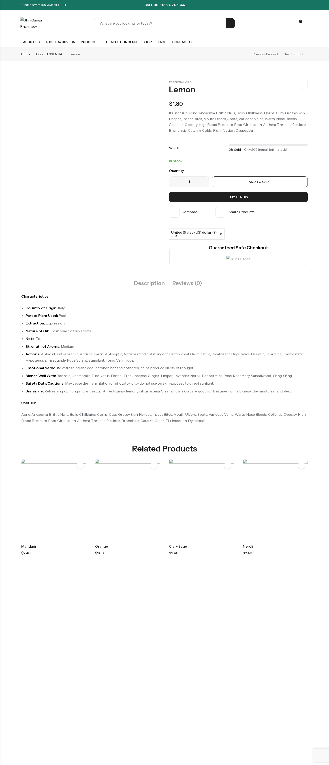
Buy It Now (238, 197)
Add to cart (260, 182)
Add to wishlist (302, 84)
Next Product (293, 54)
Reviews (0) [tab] (187, 283)
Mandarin (29, 546)
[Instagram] (307, 5)
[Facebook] (299, 5)
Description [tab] (149, 283)
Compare (189, 212)
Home (25, 54)
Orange (101, 546)
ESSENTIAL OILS (56, 54)
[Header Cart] (307, 23)
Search (230, 23)
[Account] (291, 23)
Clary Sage (178, 546)
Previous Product (265, 54)
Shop (39, 54)
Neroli (248, 546)
